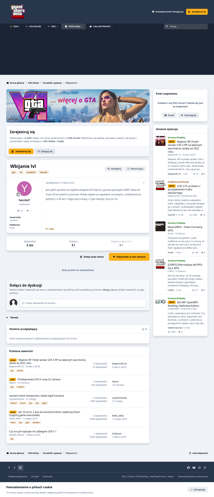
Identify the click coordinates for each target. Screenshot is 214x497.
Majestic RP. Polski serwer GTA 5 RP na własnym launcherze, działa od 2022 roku (47, 361)
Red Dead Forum (158, 476)
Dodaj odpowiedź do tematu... (41, 303)
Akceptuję (199, 489)
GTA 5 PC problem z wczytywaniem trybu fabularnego (184, 189)
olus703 (171, 214)
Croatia (131, 476)
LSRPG (171, 271)
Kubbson (117, 433)
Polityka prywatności (17, 476)
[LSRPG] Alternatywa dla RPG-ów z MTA (185, 266)
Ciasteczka (47, 476)
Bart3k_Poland (16, 434)
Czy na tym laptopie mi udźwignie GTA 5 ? (32, 431)
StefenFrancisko (175, 327)
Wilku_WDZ (15, 418)
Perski (170, 233)
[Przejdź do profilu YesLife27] (24, 188)
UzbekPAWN (173, 308)
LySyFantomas (16, 399)
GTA (123, 476)
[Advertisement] (107, 53)
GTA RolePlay (142, 476)
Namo (12, 382)
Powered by (193, 476)
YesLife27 (24, 200)
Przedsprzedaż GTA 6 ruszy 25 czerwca (39, 379)
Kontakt (35, 476)
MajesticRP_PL (16, 366)
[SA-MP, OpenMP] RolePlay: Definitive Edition (183, 303)
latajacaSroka (174, 195)
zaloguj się (108, 289)
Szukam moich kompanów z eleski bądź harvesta (36, 395)
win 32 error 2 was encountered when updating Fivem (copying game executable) (44, 413)
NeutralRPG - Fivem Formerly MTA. (185, 228)
